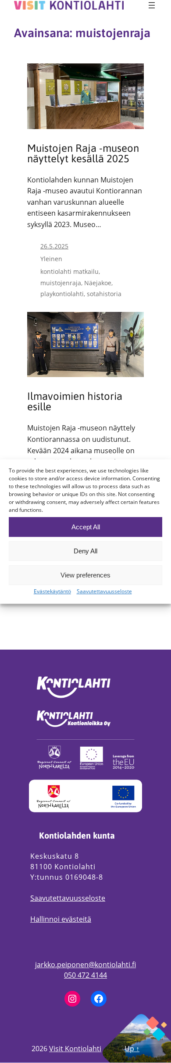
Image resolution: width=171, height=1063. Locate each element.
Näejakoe (97, 283)
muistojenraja (60, 283)
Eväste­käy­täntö (52, 591)
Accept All (85, 527)
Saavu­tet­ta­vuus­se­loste (104, 591)
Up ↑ (132, 1048)
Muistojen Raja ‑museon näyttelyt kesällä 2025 (83, 153)
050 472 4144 (85, 975)
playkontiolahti (62, 294)
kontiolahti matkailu (69, 271)
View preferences (85, 575)
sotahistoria (104, 294)
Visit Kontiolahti (75, 1048)
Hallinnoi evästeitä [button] (60, 919)
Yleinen (51, 259)
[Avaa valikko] (151, 5)
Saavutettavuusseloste (67, 898)
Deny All (85, 551)
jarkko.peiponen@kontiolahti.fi (85, 964)
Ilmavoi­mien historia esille (74, 401)
